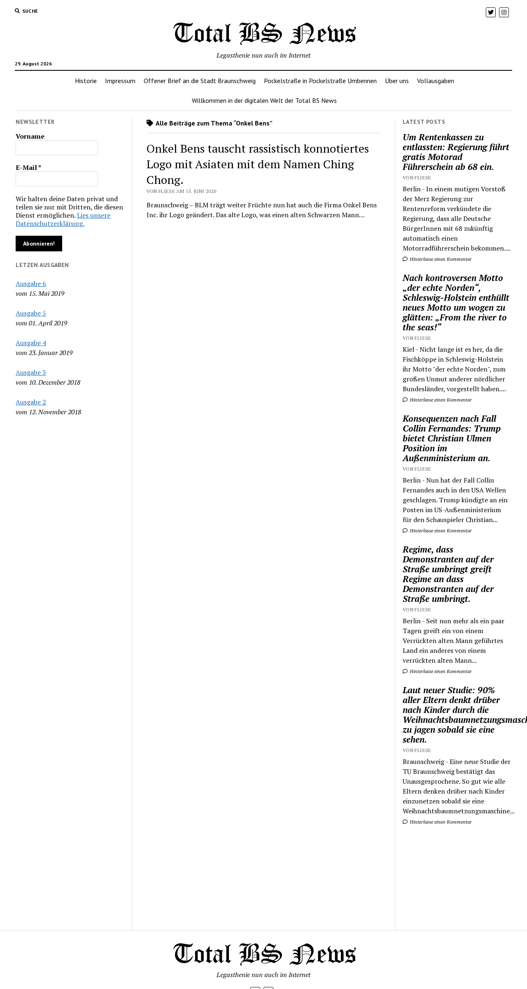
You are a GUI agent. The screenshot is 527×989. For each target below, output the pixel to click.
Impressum (120, 81)
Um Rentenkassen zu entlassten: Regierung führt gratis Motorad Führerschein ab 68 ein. (456, 152)
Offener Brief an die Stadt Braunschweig (200, 81)
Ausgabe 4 (31, 342)
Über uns (397, 81)
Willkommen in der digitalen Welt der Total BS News (264, 100)
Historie (86, 81)
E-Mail (28, 167)
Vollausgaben (435, 81)
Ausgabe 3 (31, 372)
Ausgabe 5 (31, 313)
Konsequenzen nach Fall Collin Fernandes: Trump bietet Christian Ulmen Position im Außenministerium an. (452, 438)
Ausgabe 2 (31, 401)
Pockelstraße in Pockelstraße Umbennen (320, 81)
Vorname (30, 136)
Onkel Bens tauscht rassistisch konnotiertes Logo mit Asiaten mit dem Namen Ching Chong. (258, 164)
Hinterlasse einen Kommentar (440, 259)
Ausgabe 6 (31, 283)
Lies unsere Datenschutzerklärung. (63, 219)
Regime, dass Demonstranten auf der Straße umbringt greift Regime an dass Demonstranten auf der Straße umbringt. (448, 574)
